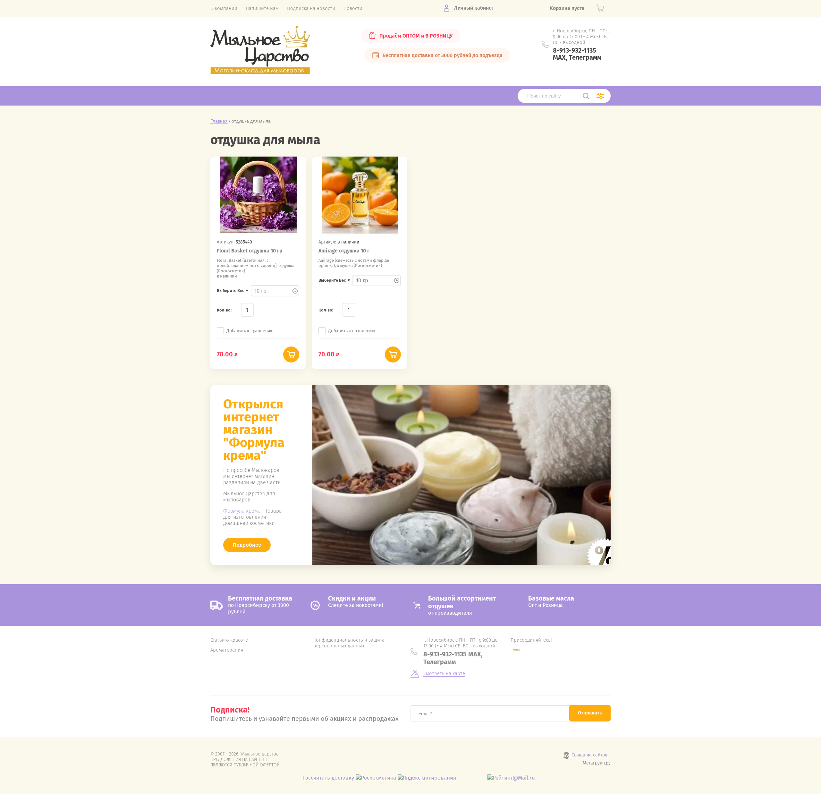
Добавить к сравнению (250, 331)
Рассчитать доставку (328, 777)
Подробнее (247, 545)
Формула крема (242, 511)
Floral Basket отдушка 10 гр (250, 251)
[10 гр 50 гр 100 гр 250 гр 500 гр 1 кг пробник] (275, 291)
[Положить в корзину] (291, 354)
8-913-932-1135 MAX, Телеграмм (577, 54)
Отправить (590, 713)
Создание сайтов (589, 755)
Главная (219, 121)
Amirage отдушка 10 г (343, 251)
